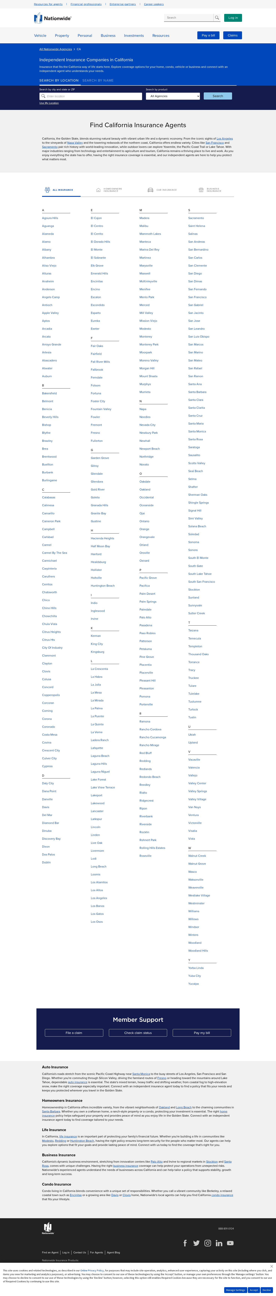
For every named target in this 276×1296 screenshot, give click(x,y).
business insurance (125, 1166)
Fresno (161, 1078)
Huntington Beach (82, 1141)
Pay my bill (212, 1034)
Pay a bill (208, 35)
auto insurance (77, 1082)
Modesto (48, 1141)
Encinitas (76, 1195)
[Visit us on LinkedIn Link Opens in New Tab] (219, 1246)
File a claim (84, 1034)
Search (218, 96)
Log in (233, 18)
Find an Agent (50, 1252)
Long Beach (184, 1107)
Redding (60, 1141)
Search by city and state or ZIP (57, 89)
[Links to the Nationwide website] (48, 1233)
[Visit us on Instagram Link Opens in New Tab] (207, 1246)
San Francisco (215, 143)
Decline (267, 1290)
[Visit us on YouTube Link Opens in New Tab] (230, 1246)
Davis (114, 1195)
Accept (254, 1290)
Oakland (164, 1107)
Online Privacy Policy (92, 1270)
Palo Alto (157, 1162)
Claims (233, 35)
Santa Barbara (51, 1111)
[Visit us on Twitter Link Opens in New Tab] (196, 1246)
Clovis (127, 1195)
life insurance (68, 1136)
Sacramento (50, 147)
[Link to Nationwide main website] (53, 22)
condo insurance (222, 1195)
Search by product (156, 89)
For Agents (96, 1252)
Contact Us (79, 1252)
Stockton (212, 1162)
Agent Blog (113, 1252)
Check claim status (145, 1034)
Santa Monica (141, 1074)
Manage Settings (235, 1290)
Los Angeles (225, 139)
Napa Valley (75, 143)
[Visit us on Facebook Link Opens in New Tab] (185, 1246)
